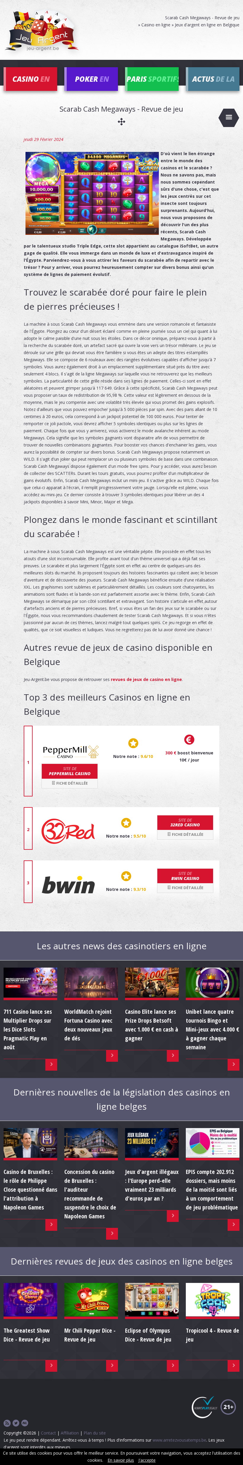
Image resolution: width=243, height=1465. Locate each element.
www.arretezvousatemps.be (179, 1440)
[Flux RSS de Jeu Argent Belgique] (7, 1423)
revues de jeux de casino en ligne (146, 679)
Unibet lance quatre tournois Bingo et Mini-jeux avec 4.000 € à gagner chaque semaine (212, 1029)
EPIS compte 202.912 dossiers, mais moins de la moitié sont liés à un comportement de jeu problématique (212, 1189)
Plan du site (95, 1433)
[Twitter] (16, 1423)
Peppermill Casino (69, 771)
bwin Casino (185, 875)
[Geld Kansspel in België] (24, 1423)
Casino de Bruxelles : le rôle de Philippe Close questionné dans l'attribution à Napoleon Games (30, 1189)
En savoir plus (121, 1460)
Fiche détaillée (71, 783)
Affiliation (70, 1433)
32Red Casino (185, 822)
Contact (48, 1433)
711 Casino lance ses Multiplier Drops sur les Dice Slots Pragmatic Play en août (28, 1029)
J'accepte (147, 1460)
